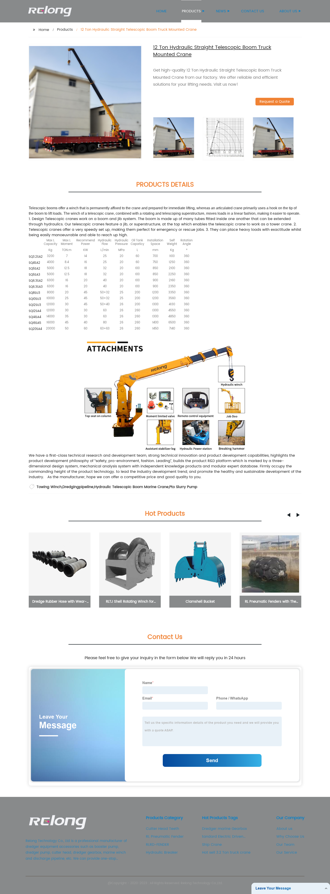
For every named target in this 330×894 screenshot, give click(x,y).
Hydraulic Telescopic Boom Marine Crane (131, 487)
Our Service (286, 852)
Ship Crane (212, 844)
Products (191, 11)
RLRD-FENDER (157, 844)
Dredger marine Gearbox (224, 828)
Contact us (252, 11)
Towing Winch (49, 487)
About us (288, 11)
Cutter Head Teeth (162, 828)
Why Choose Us (290, 836)
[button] (288, 515)
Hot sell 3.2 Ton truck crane (226, 852)
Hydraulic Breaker (162, 852)
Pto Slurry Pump (183, 487)
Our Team (285, 845)
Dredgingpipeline (77, 487)
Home (161, 11)
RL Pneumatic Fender (165, 836)
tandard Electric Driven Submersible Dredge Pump (226, 836)
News (221, 11)
